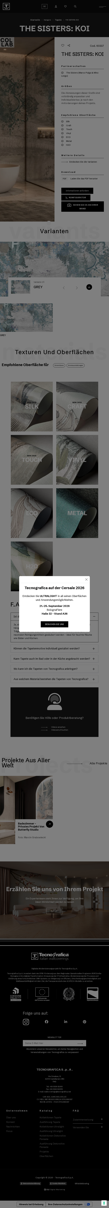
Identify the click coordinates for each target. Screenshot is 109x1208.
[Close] (86, 579)
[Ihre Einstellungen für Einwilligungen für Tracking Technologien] (104, 1203)
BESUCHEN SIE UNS (54, 624)
